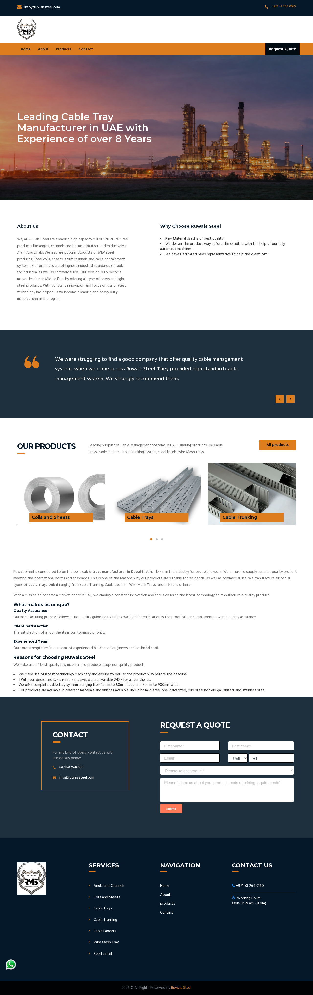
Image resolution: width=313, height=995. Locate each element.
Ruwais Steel (181, 988)
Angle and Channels (109, 886)
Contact (86, 49)
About (43, 49)
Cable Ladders (105, 931)
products (167, 904)
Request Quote (282, 49)
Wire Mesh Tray (106, 942)
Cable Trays (103, 908)
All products (278, 445)
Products (63, 49)
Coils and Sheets (107, 897)
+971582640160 (71, 767)
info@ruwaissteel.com (42, 7)
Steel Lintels (103, 954)
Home (26, 49)
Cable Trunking (105, 920)
